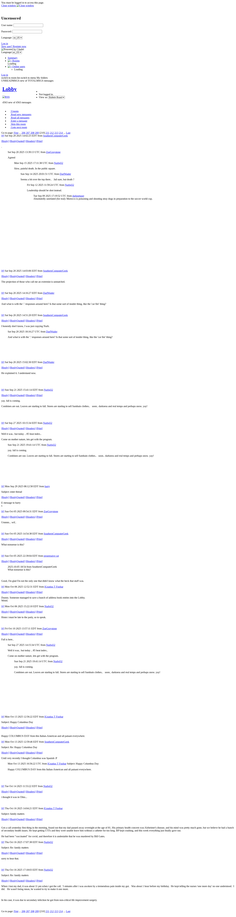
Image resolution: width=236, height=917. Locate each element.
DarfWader (65, 174)
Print (39, 141)
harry (47, 486)
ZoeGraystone (53, 152)
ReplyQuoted (17, 141)
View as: (43, 97)
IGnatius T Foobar (53, 586)
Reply (5, 141)
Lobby (9, 89)
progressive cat (51, 555)
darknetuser (78, 195)
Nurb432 (58, 163)
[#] (2, 135)
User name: (7, 25)
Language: (6, 37)
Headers (30, 141)
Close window (9, 5)
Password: (6, 31)
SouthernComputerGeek (55, 135)
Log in (4, 43)
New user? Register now (13, 46)
